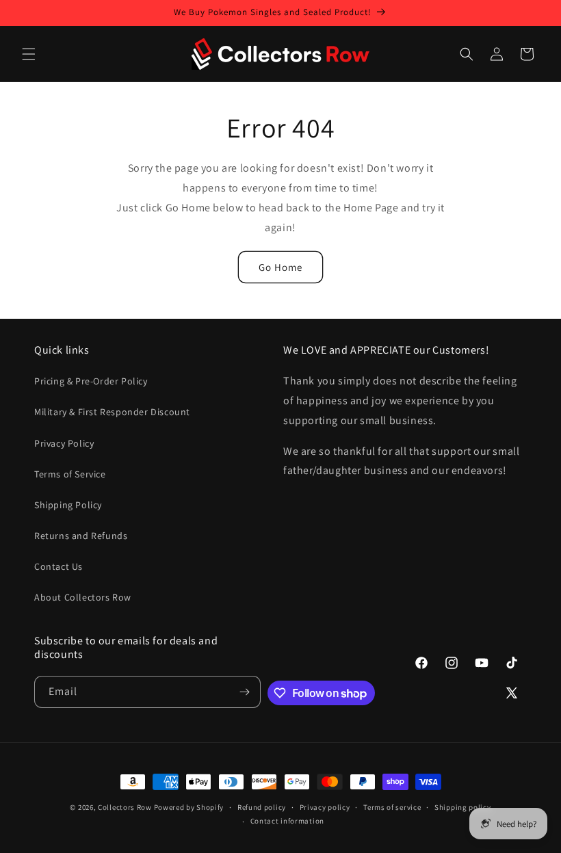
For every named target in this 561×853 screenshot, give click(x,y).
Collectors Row (125, 807)
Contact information (287, 821)
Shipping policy (462, 807)
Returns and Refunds (80, 535)
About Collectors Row (82, 597)
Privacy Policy (64, 443)
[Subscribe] (245, 692)
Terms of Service (70, 474)
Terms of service (392, 807)
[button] (29, 54)
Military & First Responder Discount (112, 412)
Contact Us (58, 566)
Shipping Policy (68, 505)
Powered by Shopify (189, 807)
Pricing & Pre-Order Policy (91, 381)
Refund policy (261, 807)
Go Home (280, 267)
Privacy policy (325, 807)
